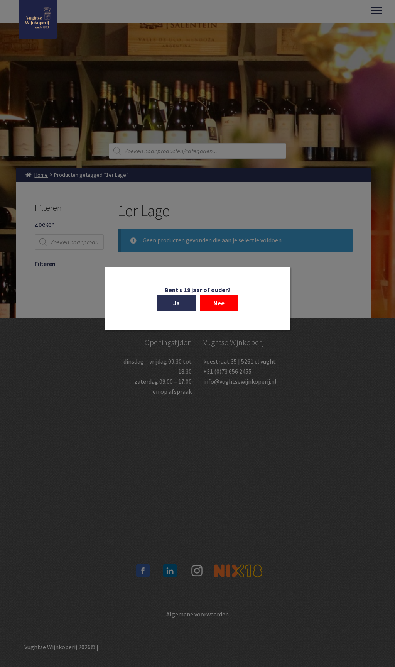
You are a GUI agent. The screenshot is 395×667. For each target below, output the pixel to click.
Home (41, 174)
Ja (176, 303)
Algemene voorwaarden (197, 614)
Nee (219, 303)
